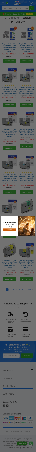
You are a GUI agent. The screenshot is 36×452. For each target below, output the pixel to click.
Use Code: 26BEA (9, 229)
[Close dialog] (34, 217)
